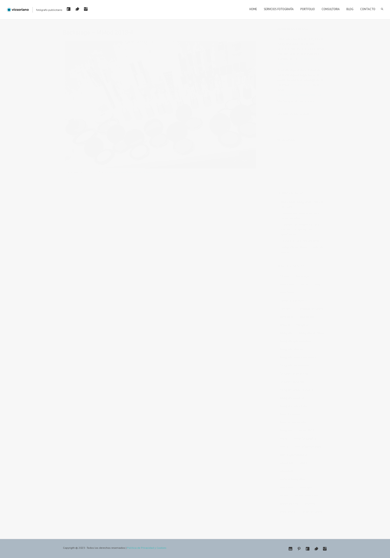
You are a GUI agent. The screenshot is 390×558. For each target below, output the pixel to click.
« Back (69, 177)
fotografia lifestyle (291, 349)
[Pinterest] (299, 548)
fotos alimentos (290, 414)
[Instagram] (86, 9)
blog (317, 284)
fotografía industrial (292, 398)
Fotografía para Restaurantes (300, 241)
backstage (302, 276)
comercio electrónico (293, 300)
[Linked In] (290, 548)
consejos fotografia (310, 309)
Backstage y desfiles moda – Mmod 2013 (132, 172)
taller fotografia (312, 512)
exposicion (307, 317)
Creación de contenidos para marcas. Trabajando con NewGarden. (300, 229)
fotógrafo (286, 430)
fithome (285, 325)
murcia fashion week (308, 447)
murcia (284, 447)
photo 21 (305, 463)
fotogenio (302, 325)
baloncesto (287, 284)
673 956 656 (300, 85)
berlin (304, 284)
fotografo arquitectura (294, 374)
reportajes (305, 487)
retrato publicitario (306, 495)
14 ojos (284, 276)
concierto (286, 309)
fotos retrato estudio (293, 422)
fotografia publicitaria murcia (298, 357)
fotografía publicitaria (293, 406)
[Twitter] (77, 9)
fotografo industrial (292, 382)
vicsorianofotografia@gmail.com (299, 95)
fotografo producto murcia (296, 390)
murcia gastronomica (293, 455)
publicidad (286, 487)
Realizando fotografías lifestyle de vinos (302, 204)
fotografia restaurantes (294, 365)
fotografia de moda (311, 333)
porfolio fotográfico (292, 479)
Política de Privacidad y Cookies (146, 547)
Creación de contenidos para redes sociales (300, 215)
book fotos (287, 292)
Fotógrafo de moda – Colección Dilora (302, 249)
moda (283, 438)
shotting (310, 503)
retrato (284, 495)
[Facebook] (68, 9)
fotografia (286, 333)
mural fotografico (305, 438)
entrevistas (287, 317)
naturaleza (286, 463)
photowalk (287, 471)
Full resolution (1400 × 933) (180, 172)
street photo (287, 512)
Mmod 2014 (306, 430)
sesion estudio (289, 503)
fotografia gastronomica (295, 341)
